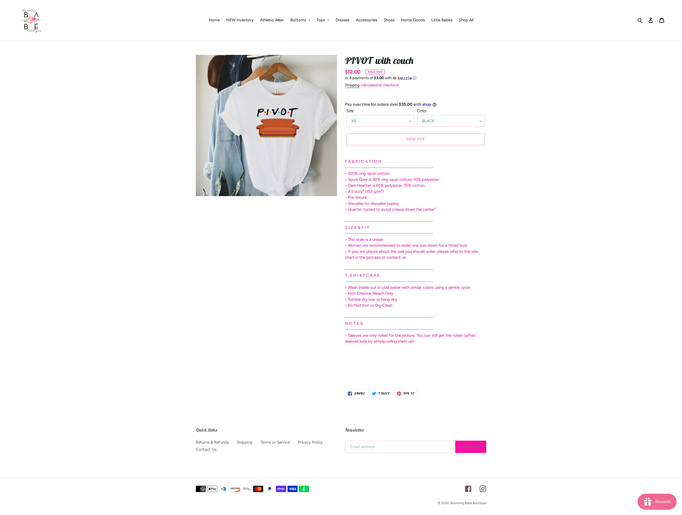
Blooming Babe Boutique (468, 503)
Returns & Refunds (212, 442)
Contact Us (206, 449)
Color (422, 110)
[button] (380, 78)
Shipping (352, 85)
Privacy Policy (310, 442)
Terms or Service (275, 442)
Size (350, 110)
